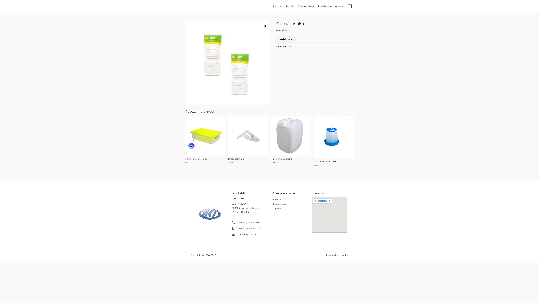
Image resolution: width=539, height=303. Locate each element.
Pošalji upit (286, 39)
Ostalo (290, 46)
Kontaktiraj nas (306, 6)
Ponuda (290, 6)
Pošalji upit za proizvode (331, 6)
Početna (276, 6)
